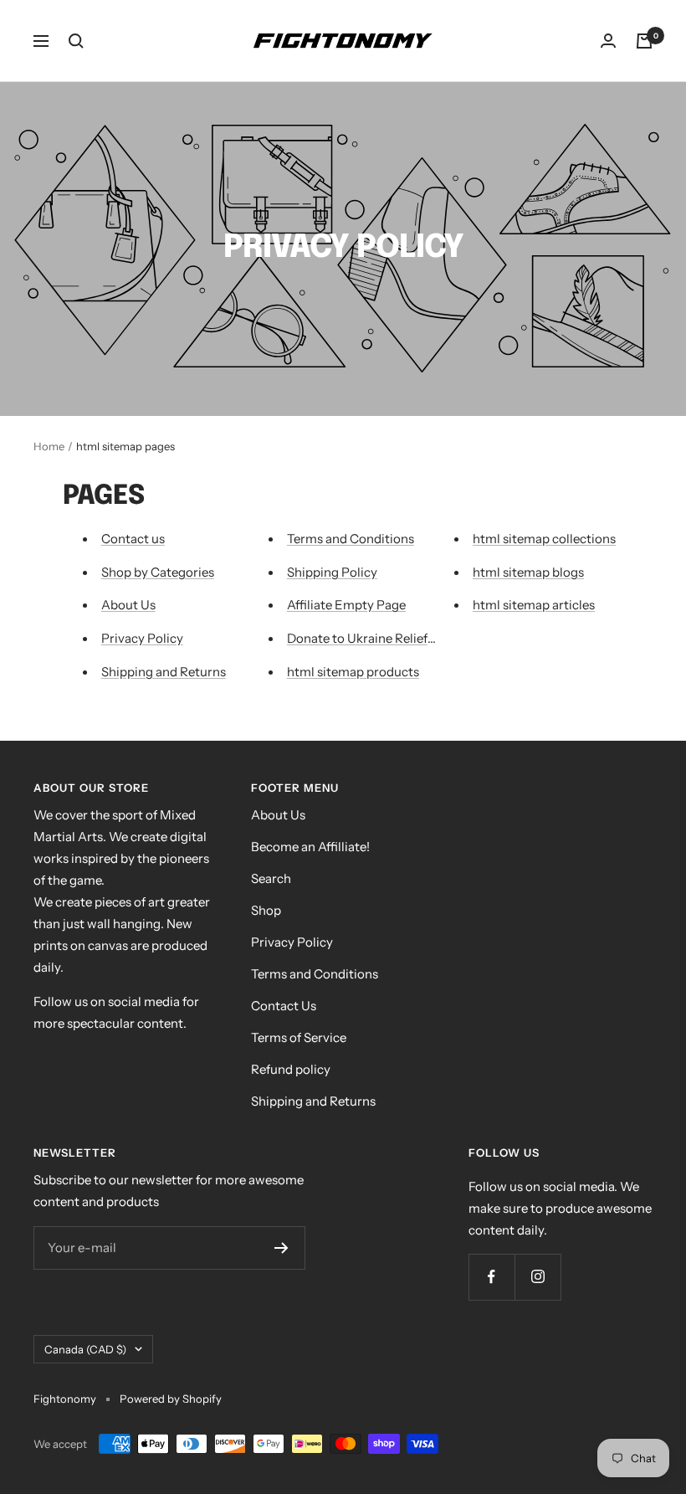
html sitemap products (353, 672)
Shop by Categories (157, 572)
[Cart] (644, 41)
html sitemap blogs (528, 572)
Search (271, 878)
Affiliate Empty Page (346, 605)
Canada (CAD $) (85, 1349)
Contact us (133, 539)
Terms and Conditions (350, 539)
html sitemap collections (544, 539)
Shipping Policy (332, 572)
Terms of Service (298, 1037)
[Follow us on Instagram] (537, 1277)
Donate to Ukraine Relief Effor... (376, 638)
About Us (128, 605)
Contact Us (283, 1006)
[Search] (76, 41)
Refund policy (290, 1069)
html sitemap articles (534, 605)
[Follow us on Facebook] (491, 1277)
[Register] (281, 1248)
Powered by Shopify (171, 1398)
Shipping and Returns (163, 672)
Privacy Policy (142, 638)
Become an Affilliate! (310, 847)
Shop (266, 910)
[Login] (608, 40)
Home (48, 446)
